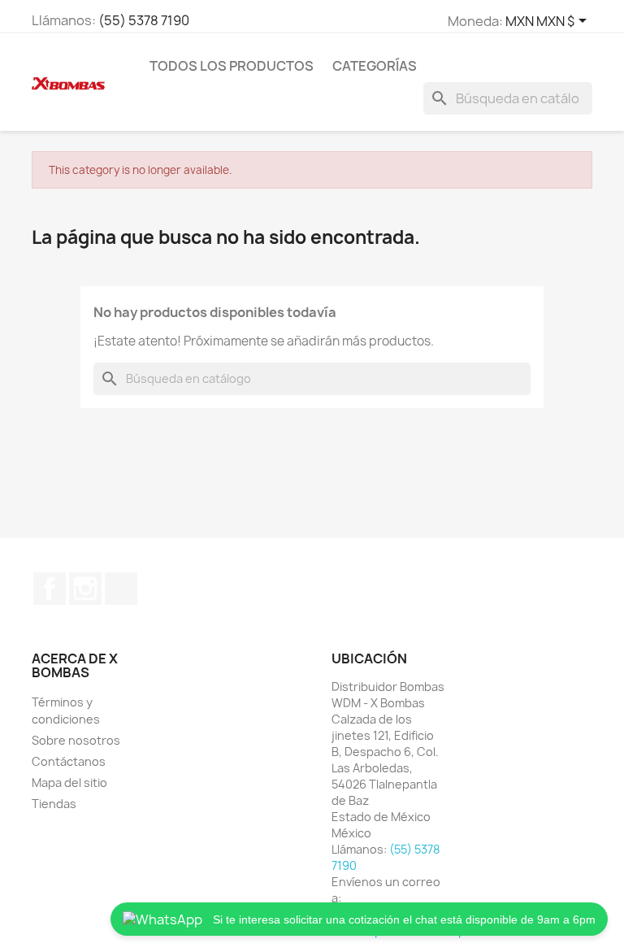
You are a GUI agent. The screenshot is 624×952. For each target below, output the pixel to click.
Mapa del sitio (69, 782)
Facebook (49, 588)
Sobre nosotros (76, 740)
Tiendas (54, 803)
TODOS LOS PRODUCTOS (232, 66)
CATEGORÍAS (374, 66)
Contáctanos (69, 761)
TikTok (121, 588)
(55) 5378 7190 (143, 20)
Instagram (85, 588)
